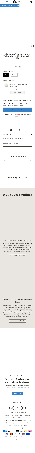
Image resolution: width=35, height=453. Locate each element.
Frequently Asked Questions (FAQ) (21, 420)
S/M (5, 75)
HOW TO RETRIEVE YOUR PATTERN (13, 139)
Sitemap (9, 425)
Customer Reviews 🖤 (17, 428)
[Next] (30, 161)
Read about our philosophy (17, 321)
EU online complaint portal (13, 423)
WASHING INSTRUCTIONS (10, 143)
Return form (7, 420)
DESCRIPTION (7, 134)
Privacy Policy (25, 423)
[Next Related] (30, 182)
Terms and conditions (10, 417)
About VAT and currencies (21, 425)
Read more (17, 393)
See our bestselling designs (17, 255)
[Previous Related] (4, 182)
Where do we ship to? (20, 412)
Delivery (11, 412)
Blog (21, 415)
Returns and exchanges (24, 417)
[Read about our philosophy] (17, 278)
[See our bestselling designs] (17, 218)
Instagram (27, 415)
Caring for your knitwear (11, 415)
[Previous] (4, 161)
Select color (17, 92)
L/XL (14, 75)
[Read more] (17, 352)
